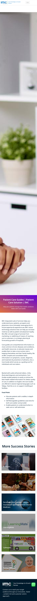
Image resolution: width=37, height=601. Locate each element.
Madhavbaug (8, 487)
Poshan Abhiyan (9, 568)
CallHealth (7, 548)
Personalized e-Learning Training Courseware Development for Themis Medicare (17, 504)
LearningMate (8, 527)
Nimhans (6, 466)
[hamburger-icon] (28, 2)
